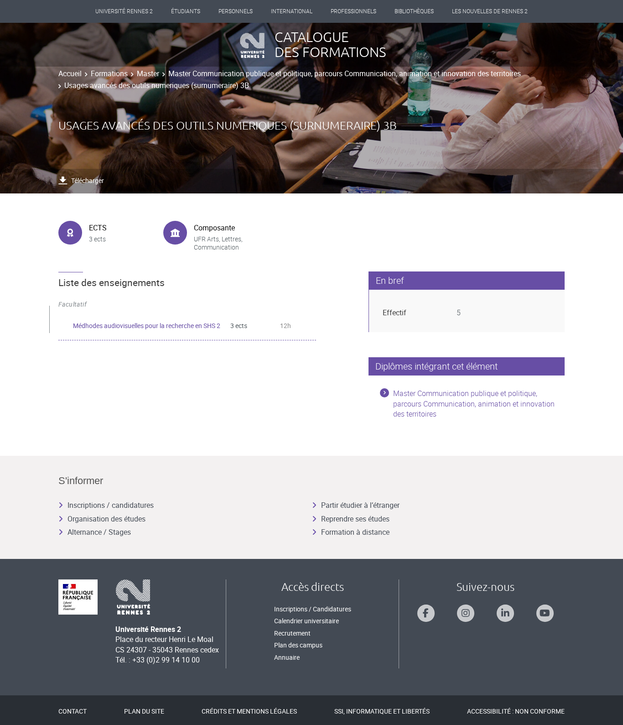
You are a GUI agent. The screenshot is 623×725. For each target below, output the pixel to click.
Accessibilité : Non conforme (516, 711)
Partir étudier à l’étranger (360, 505)
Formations (109, 73)
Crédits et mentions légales (249, 711)
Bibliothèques (414, 11)
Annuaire (287, 657)
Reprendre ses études (355, 519)
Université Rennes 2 (124, 11)
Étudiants (185, 11)
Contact (72, 711)
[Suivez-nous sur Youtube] (545, 613)
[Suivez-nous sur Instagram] (465, 613)
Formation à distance (355, 532)
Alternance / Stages (99, 532)
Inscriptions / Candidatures (312, 609)
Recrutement (292, 633)
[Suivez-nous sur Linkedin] (505, 613)
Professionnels (353, 11)
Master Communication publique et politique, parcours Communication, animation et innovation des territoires (344, 73)
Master (148, 73)
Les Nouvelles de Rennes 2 (490, 11)
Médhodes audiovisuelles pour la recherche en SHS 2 (146, 325)
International (291, 11)
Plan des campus (298, 645)
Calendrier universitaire (306, 620)
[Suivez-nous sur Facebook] (426, 613)
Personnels (235, 11)
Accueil (70, 73)
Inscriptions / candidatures (110, 505)
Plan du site (144, 711)
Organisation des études (106, 519)
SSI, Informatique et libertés (382, 711)
